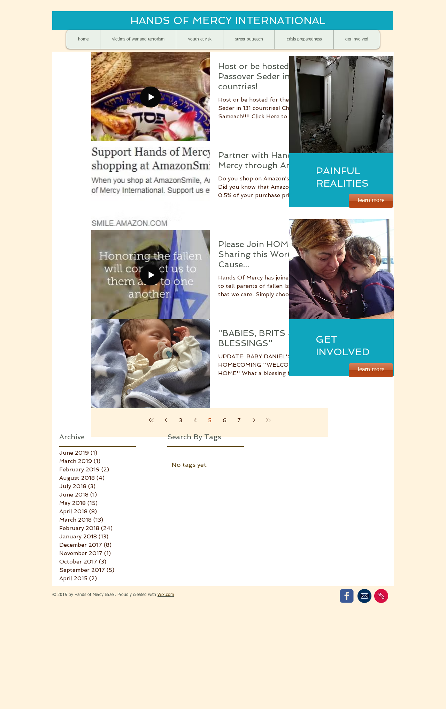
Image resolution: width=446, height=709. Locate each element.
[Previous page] (166, 420)
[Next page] (253, 420)
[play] (376, 147)
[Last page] (268, 420)
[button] (341, 104)
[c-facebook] (347, 596)
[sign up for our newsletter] (364, 596)
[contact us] (381, 596)
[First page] (151, 420)
